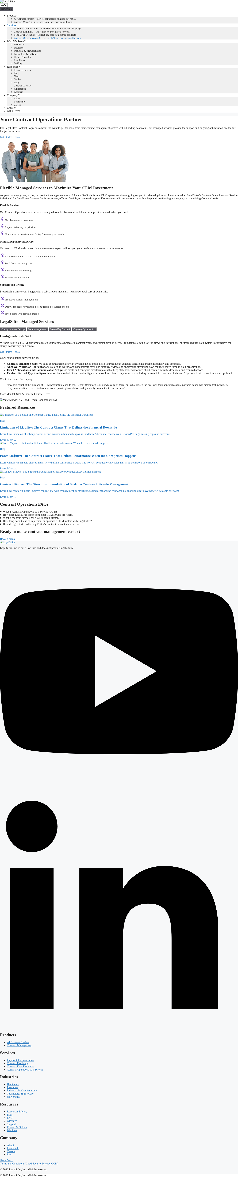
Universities (13, 1096)
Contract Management (19, 1045)
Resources (12, 66)
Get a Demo (13, 110)
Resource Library (22, 70)
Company (12, 95)
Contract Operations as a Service (25, 1069)
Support (11, 1124)
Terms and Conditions (12, 1163)
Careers (17, 105)
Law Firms (19, 60)
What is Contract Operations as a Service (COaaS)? (31, 511)
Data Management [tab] (37, 329)
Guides (17, 79)
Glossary (12, 1120)
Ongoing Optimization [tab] (84, 329)
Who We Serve (15, 41)
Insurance (18, 47)
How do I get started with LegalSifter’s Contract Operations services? (41, 524)
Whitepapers (20, 89)
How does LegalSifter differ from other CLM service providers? (38, 514)
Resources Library (17, 1111)
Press (10, 1154)
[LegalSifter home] (7, 542)
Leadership (19, 101)
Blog (16, 73)
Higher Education (22, 57)
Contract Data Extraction (20, 1066)
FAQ (16, 82)
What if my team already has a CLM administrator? (31, 517)
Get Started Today (10, 137)
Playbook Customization (20, 1060)
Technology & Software (26, 54)
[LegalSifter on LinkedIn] (119, 1027)
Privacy (46, 1163)
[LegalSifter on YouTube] (119, 789)
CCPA (55, 1163)
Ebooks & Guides (17, 1127)
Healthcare (19, 44)
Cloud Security (33, 1163)
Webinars (18, 92)
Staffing (18, 63)
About (17, 98)
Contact (11, 107)
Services (11, 25)
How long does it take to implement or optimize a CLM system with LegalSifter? (47, 521)
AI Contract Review (18, 1042)
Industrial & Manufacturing (27, 51)
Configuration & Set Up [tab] (13, 329)
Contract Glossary (23, 85)
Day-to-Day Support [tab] (60, 329)
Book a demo (7, 538)
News (16, 76)
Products (12, 15)
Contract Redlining (17, 1063)
